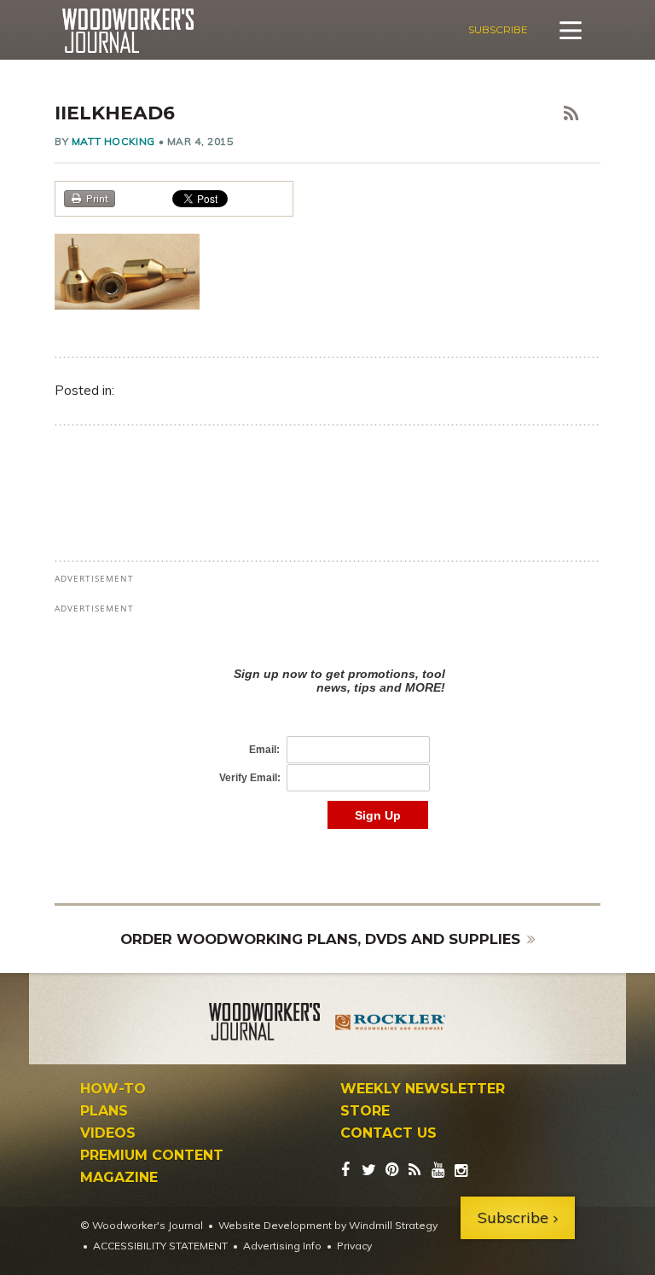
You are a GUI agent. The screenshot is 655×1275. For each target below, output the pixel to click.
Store (365, 1111)
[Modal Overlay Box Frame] (327, 730)
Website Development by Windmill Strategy (328, 1225)
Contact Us (388, 1133)
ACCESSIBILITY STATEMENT (160, 1245)
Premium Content (151, 1155)
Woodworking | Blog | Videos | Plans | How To (127, 31)
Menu (570, 30)
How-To (113, 1089)
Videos (108, 1133)
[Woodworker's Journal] (264, 1024)
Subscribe (498, 29)
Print (97, 198)
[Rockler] (390, 1024)
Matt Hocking (113, 141)
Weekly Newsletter (422, 1089)
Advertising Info (282, 1245)
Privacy (354, 1245)
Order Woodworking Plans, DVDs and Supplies (320, 939)
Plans (104, 1111)
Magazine (119, 1177)
